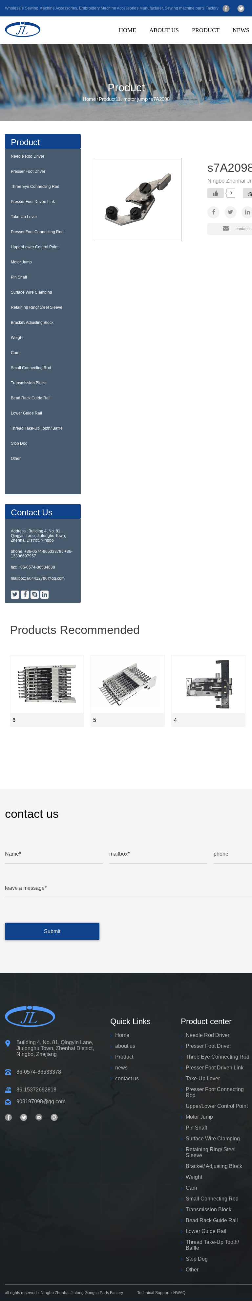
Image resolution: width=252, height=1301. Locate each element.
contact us (127, 1078)
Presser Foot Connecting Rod (37, 232)
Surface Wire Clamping (31, 292)
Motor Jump (21, 262)
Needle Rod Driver (27, 156)
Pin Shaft (19, 277)
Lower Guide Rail (26, 413)
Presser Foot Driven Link (33, 201)
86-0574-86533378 (38, 1072)
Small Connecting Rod (31, 368)
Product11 (109, 99)
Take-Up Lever (24, 216)
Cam (15, 352)
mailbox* (119, 854)
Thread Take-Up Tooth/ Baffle (37, 428)
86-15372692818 (36, 1089)
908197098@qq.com (40, 1101)
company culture (187, 42)
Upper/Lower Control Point (34, 247)
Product (206, 30)
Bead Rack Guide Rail (31, 398)
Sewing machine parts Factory (192, 8)
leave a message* (26, 888)
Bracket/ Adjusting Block (32, 322)
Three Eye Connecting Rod (35, 186)
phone (221, 854)
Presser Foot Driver (28, 171)
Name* (13, 854)
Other (16, 458)
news (241, 30)
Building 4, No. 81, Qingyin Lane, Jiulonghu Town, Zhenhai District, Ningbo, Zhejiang (55, 1048)
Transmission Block (28, 383)
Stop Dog (19, 443)
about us (164, 30)
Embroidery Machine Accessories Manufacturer (121, 8)
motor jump (135, 99)
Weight (17, 337)
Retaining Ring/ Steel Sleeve (36, 307)
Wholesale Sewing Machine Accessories (41, 8)
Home (127, 30)
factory (185, 41)
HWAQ (179, 1292)
